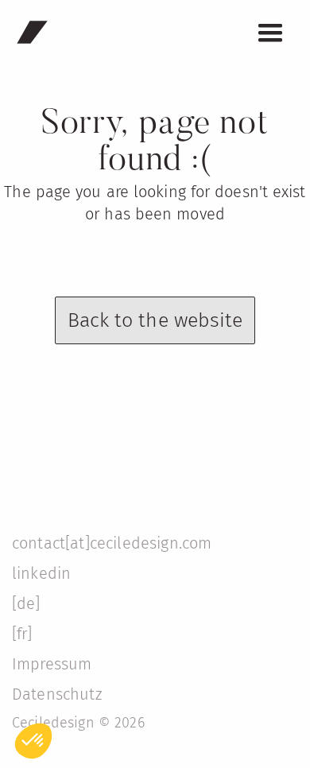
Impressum (51, 663)
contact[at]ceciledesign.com (111, 543)
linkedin (41, 573)
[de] (26, 603)
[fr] (22, 633)
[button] (270, 33)
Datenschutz (57, 694)
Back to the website (155, 320)
